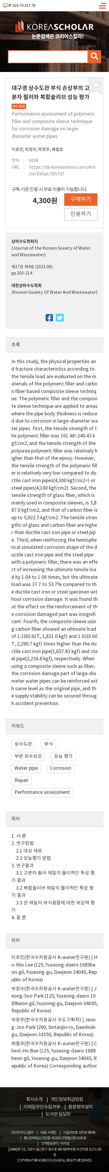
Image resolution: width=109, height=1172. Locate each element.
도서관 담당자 (58, 1114)
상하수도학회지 (24, 241)
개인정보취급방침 (67, 1099)
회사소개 (34, 1099)
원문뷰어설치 (80, 1107)
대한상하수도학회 (26, 285)
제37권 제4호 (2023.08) (32, 267)
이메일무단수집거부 (42, 1107)
